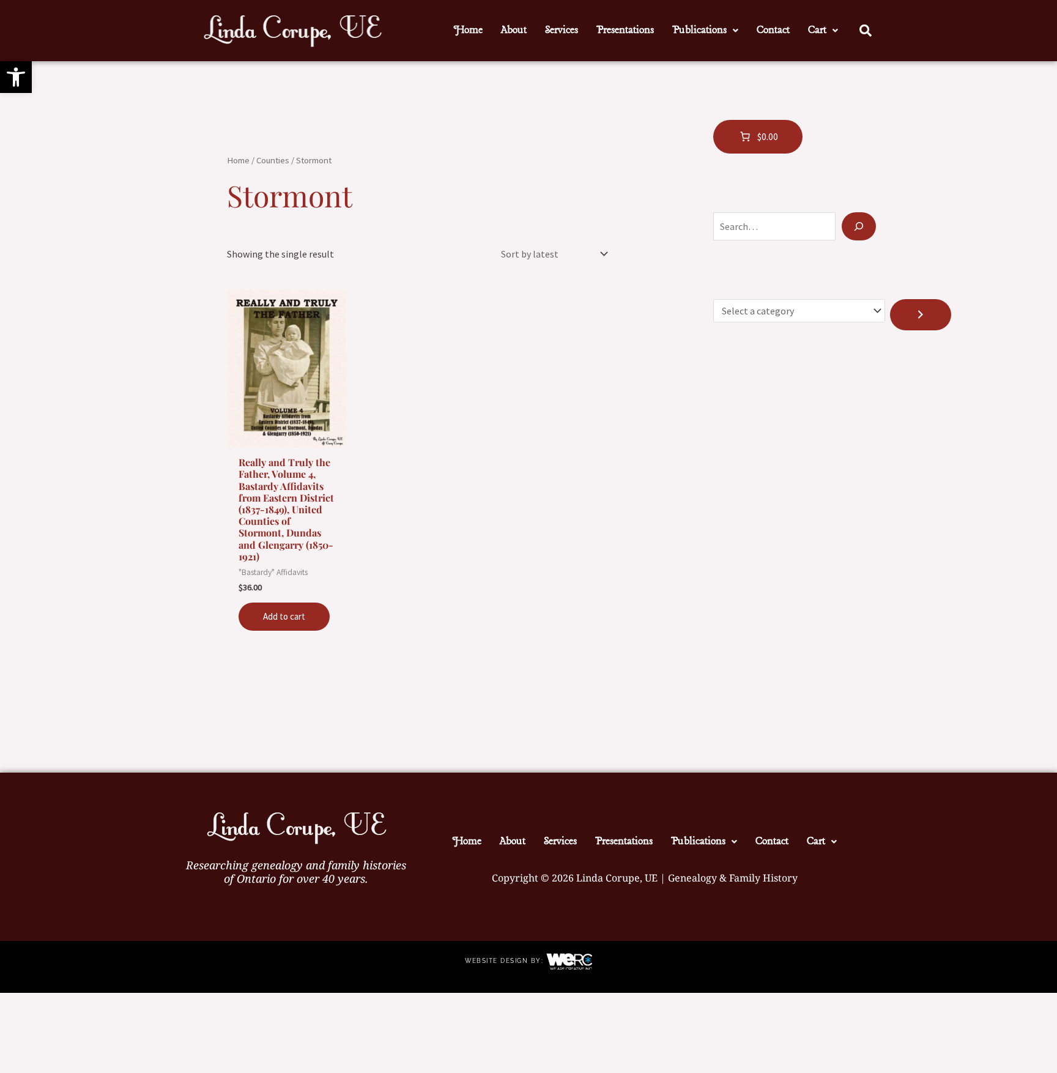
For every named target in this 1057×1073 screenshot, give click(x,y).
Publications (699, 30)
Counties (272, 160)
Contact (773, 30)
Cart (817, 30)
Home (468, 30)
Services (561, 30)
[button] (16, 77)
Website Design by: (505, 961)
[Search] (859, 226)
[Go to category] (920, 314)
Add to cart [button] (284, 616)
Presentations (625, 30)
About (514, 30)
